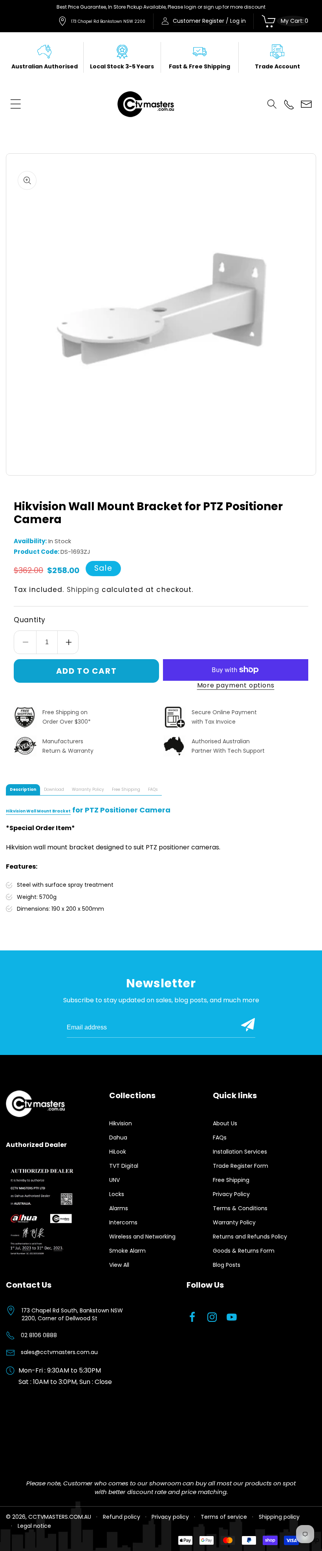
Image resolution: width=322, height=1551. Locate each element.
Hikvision (120, 1123)
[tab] (23, 790)
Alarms (118, 1208)
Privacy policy (170, 1517)
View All (119, 1265)
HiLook (117, 1152)
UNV (114, 1180)
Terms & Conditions (240, 1208)
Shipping (83, 589)
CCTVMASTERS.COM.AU (59, 1517)
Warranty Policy (234, 1222)
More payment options (235, 685)
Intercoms (123, 1222)
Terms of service (224, 1517)
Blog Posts (226, 1265)
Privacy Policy (231, 1194)
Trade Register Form (240, 1166)
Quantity (30, 620)
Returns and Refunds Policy (250, 1236)
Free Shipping (231, 1180)
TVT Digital (123, 1166)
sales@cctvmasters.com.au (59, 1352)
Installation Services (240, 1152)
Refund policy (121, 1517)
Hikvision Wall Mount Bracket (38, 811)
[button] (16, 104)
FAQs (220, 1137)
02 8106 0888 (39, 1335)
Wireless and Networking (142, 1236)
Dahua (118, 1137)
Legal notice (34, 1526)
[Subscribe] (248, 1024)
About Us (225, 1123)
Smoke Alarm (127, 1251)
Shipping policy (279, 1517)
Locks (116, 1194)
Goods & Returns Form (243, 1251)
